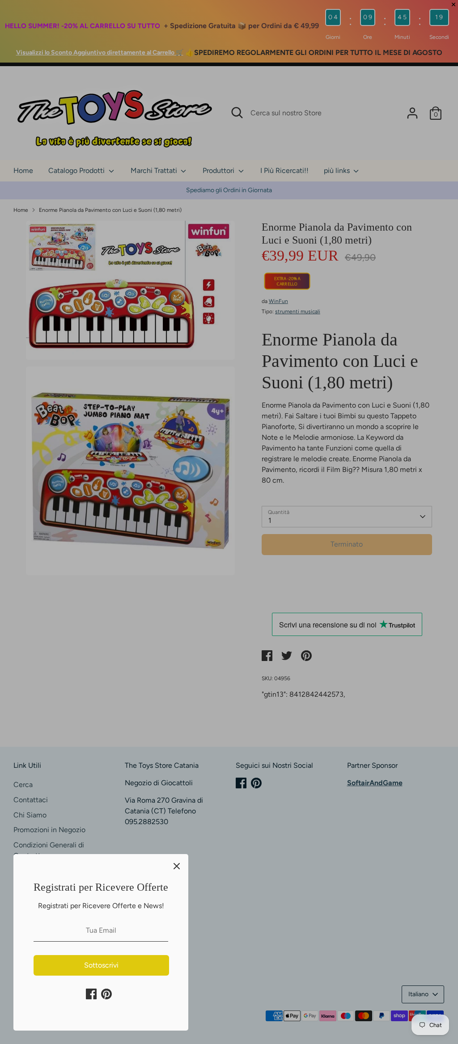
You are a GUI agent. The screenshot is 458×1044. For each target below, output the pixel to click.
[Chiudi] (177, 866)
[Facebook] (91, 994)
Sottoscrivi (101, 965)
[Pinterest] (106, 994)
